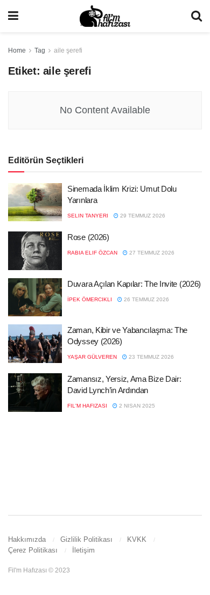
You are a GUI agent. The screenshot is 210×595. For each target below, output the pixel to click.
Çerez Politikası (33, 550)
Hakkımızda (27, 539)
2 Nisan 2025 (136, 406)
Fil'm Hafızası (87, 406)
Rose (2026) (88, 237)
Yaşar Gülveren (92, 357)
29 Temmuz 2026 (141, 216)
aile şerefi (68, 50)
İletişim (83, 550)
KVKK (136, 539)
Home (17, 50)
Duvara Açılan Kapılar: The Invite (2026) (134, 283)
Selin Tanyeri (87, 216)
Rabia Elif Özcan (92, 253)
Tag (39, 50)
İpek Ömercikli (89, 299)
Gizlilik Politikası (86, 539)
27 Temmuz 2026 (151, 253)
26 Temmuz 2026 (145, 299)
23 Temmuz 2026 (150, 357)
